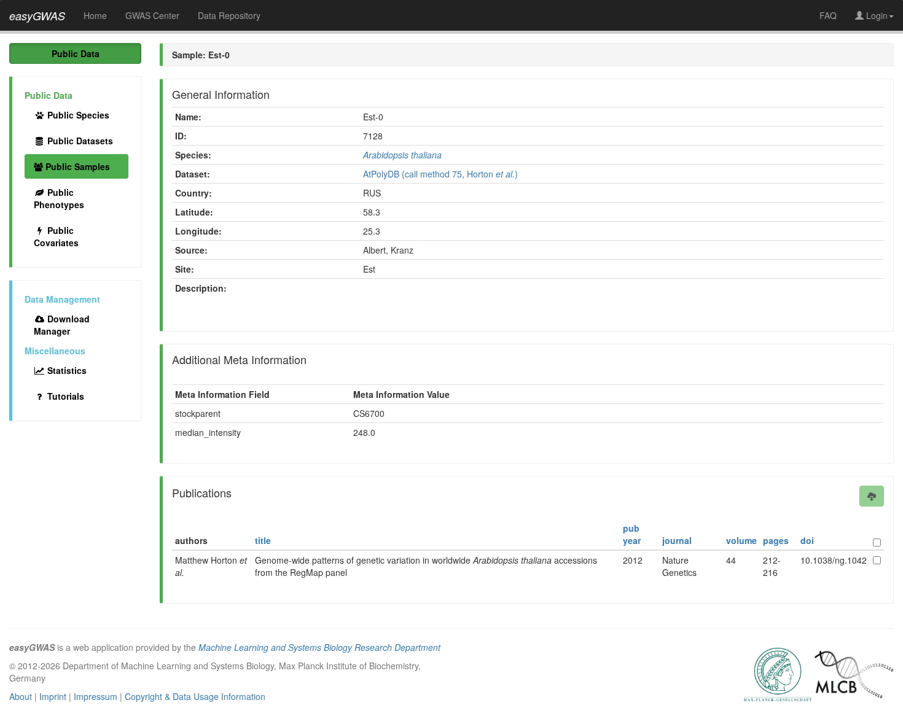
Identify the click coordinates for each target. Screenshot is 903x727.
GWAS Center (152, 15)
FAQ (828, 15)
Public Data (76, 53)
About (20, 696)
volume (741, 540)
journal (677, 540)
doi (807, 540)
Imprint (52, 696)
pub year (632, 534)
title (263, 540)
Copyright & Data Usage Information (195, 696)
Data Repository (229, 15)
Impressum (95, 696)
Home (95, 15)
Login (876, 15)
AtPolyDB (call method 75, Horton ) (440, 174)
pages (776, 540)
